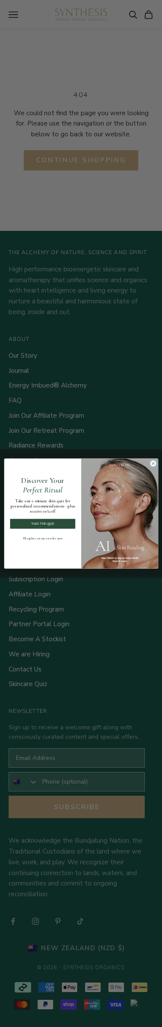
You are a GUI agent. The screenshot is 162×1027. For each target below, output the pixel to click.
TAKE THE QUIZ (42, 524)
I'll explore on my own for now (42, 538)
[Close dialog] (152, 463)
